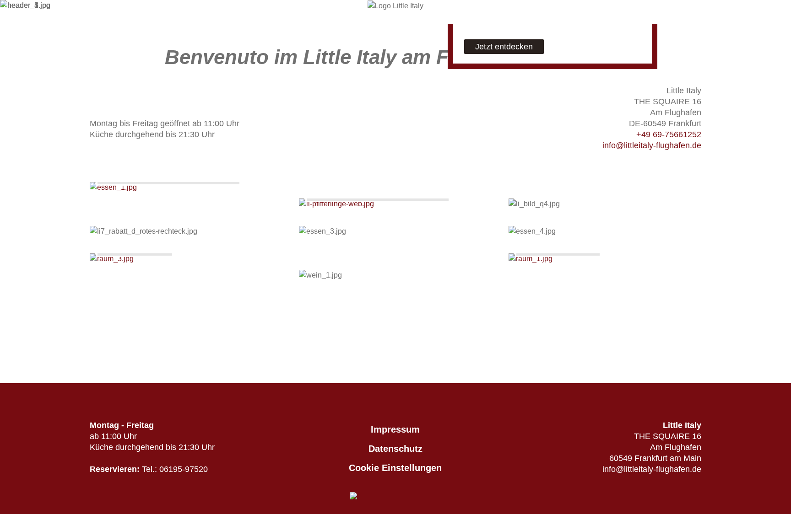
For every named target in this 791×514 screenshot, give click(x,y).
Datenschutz (395, 449)
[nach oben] (395, 377)
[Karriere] (605, 258)
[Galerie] (186, 258)
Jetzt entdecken (504, 46)
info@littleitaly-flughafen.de (651, 145)
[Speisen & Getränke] (186, 187)
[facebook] (126, 12)
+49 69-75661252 (668, 134)
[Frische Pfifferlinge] (395, 203)
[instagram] (146, 12)
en (101, 10)
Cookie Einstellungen (395, 468)
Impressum (395, 429)
